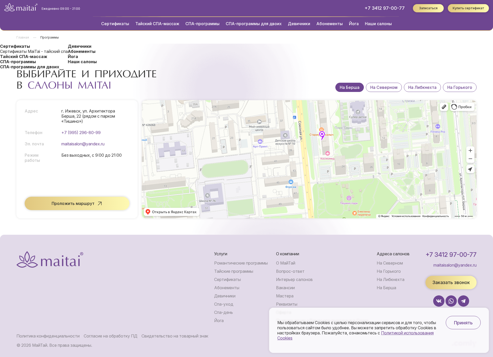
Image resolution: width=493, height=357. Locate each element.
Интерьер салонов (294, 279)
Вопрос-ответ (290, 271)
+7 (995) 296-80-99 (81, 132)
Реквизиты (286, 304)
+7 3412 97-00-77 (385, 8)
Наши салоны (378, 23)
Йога (354, 23)
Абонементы (329, 23)
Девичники (299, 23)
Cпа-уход (223, 304)
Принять (463, 322)
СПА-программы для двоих (254, 23)
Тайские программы (233, 271)
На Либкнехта (422, 87)
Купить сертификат (468, 8)
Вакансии (285, 287)
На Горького (459, 87)
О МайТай (285, 263)
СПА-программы (202, 23)
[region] (406, 87)
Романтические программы (241, 263)
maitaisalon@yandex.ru (83, 143)
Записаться (428, 8)
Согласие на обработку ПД (110, 336)
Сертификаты (115, 23)
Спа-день (223, 312)
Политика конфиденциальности (48, 336)
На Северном (383, 87)
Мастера (284, 295)
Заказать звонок (451, 282)
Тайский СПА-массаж (157, 23)
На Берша (349, 87)
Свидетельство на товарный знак (174, 336)
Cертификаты (227, 279)
